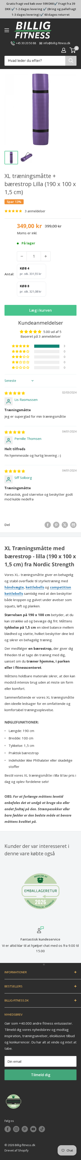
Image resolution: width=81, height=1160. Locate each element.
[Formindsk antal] (22, 256)
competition (60, 587)
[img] (14, 393)
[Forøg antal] (45, 256)
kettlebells (35, 587)
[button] (21, 346)
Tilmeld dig (40, 1074)
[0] (73, 50)
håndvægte (14, 587)
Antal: (9, 274)
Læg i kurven (40, 310)
